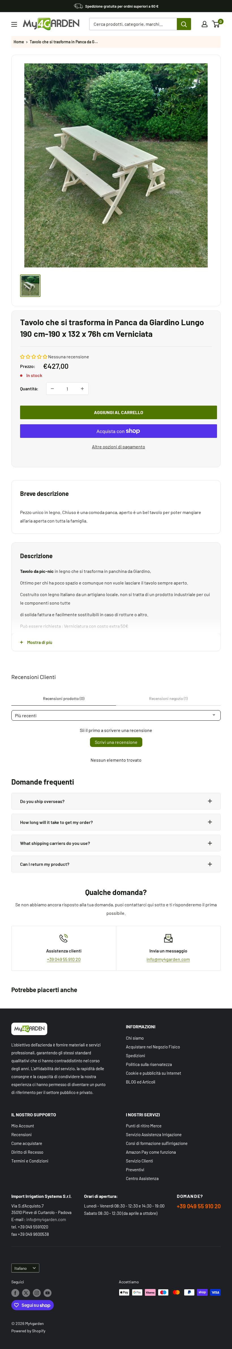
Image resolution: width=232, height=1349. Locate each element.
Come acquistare (26, 1143)
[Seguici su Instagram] (37, 1293)
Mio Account (22, 1125)
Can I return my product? (44, 864)
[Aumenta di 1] (82, 389)
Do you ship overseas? (42, 801)
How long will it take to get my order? (56, 822)
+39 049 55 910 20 (64, 959)
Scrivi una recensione (116, 742)
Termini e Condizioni (29, 1160)
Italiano (20, 1268)
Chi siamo (135, 1037)
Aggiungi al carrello (118, 412)
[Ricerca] (184, 24)
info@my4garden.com (168, 959)
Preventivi (135, 1169)
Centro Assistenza (142, 1178)
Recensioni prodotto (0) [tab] (63, 698)
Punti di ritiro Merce (144, 1125)
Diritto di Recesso (27, 1152)
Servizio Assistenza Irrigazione (154, 1134)
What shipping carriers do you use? (55, 843)
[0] (216, 24)
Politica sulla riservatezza (149, 1064)
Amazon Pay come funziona (151, 1152)
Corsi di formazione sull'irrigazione (157, 1143)
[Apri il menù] (14, 24)
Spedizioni (135, 1055)
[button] (33, 356)
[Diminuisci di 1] (52, 389)
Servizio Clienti (139, 1160)
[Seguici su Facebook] (15, 1293)
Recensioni (21, 1134)
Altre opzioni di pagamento (118, 446)
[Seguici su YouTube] (47, 1293)
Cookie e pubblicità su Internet (153, 1073)
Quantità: (29, 388)
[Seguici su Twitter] (26, 1293)
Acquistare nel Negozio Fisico (153, 1046)
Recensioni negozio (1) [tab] (168, 698)
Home (19, 41)
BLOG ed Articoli (140, 1081)
